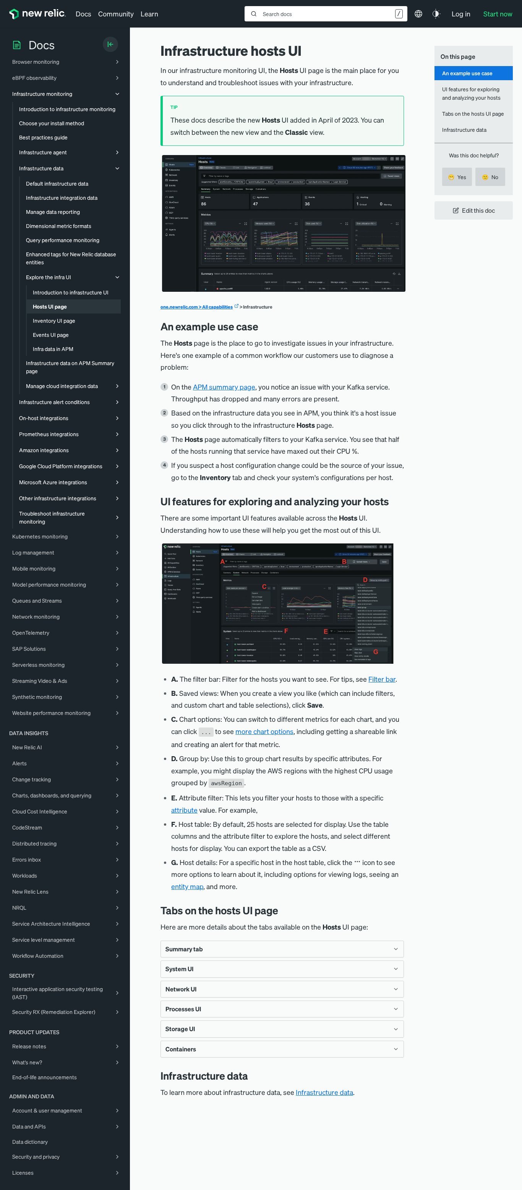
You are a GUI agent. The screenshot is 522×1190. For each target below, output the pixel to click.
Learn (149, 13)
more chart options (264, 731)
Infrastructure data (324, 1092)
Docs (83, 13)
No (490, 176)
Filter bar (382, 678)
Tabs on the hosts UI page (473, 113)
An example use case (467, 73)
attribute (184, 809)
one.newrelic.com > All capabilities (196, 307)
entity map (187, 886)
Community (116, 13)
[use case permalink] (264, 326)
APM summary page (224, 386)
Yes (457, 176)
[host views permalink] (284, 910)
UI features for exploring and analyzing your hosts (471, 93)
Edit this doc (478, 210)
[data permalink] (254, 1076)
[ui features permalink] (395, 501)
